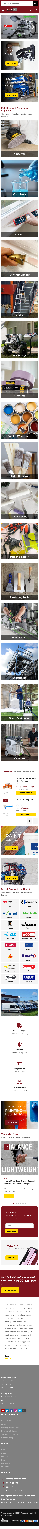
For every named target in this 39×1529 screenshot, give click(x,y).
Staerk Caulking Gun (24, 800)
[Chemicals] (19, 178)
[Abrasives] (19, 138)
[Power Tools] (19, 621)
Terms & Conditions (9, 1447)
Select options (26, 793)
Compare (7, 793)
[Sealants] (19, 218)
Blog (3, 1462)
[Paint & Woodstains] (19, 420)
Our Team (5, 1476)
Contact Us (6, 1433)
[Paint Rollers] (19, 500)
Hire (3, 1473)
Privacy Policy (7, 1450)
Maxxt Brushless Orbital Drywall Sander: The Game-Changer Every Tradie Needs (19, 1182)
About (4, 1466)
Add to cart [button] (26, 814)
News (6, 1178)
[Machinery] (19, 339)
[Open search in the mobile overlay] (19, 3)
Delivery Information (10, 1440)
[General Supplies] (19, 258)
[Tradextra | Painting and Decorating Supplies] (12, 10)
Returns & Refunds (9, 1444)
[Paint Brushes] (19, 460)
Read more (9, 1196)
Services (4, 1469)
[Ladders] (19, 299)
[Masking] (19, 379)
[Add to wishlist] (4, 793)
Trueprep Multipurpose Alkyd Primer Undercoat (26, 779)
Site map (5, 1479)
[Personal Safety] (19, 541)
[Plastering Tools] (19, 581)
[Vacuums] (19, 742)
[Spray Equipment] (19, 702)
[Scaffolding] (19, 661)
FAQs (3, 1437)
